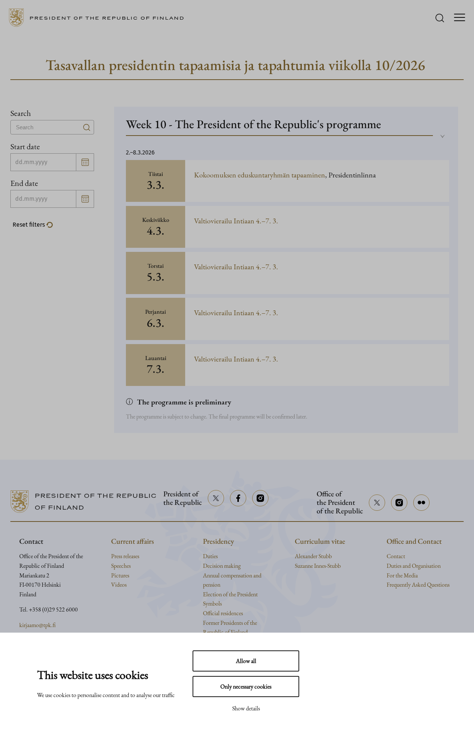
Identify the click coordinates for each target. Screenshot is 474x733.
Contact (396, 556)
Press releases (125, 556)
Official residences (223, 613)
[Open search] (440, 18)
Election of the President (230, 594)
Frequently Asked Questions (418, 585)
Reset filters (29, 224)
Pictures (120, 575)
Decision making (222, 566)
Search (20, 113)
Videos (119, 585)
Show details (246, 708)
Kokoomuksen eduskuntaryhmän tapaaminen (259, 175)
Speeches (121, 566)
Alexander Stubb (313, 556)
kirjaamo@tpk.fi (37, 625)
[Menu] (459, 18)
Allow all (246, 661)
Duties (210, 556)
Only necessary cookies (245, 686)
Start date (25, 146)
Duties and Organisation (414, 566)
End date (24, 183)
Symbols (212, 603)
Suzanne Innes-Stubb (318, 566)
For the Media (402, 575)
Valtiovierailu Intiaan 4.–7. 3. (236, 221)
